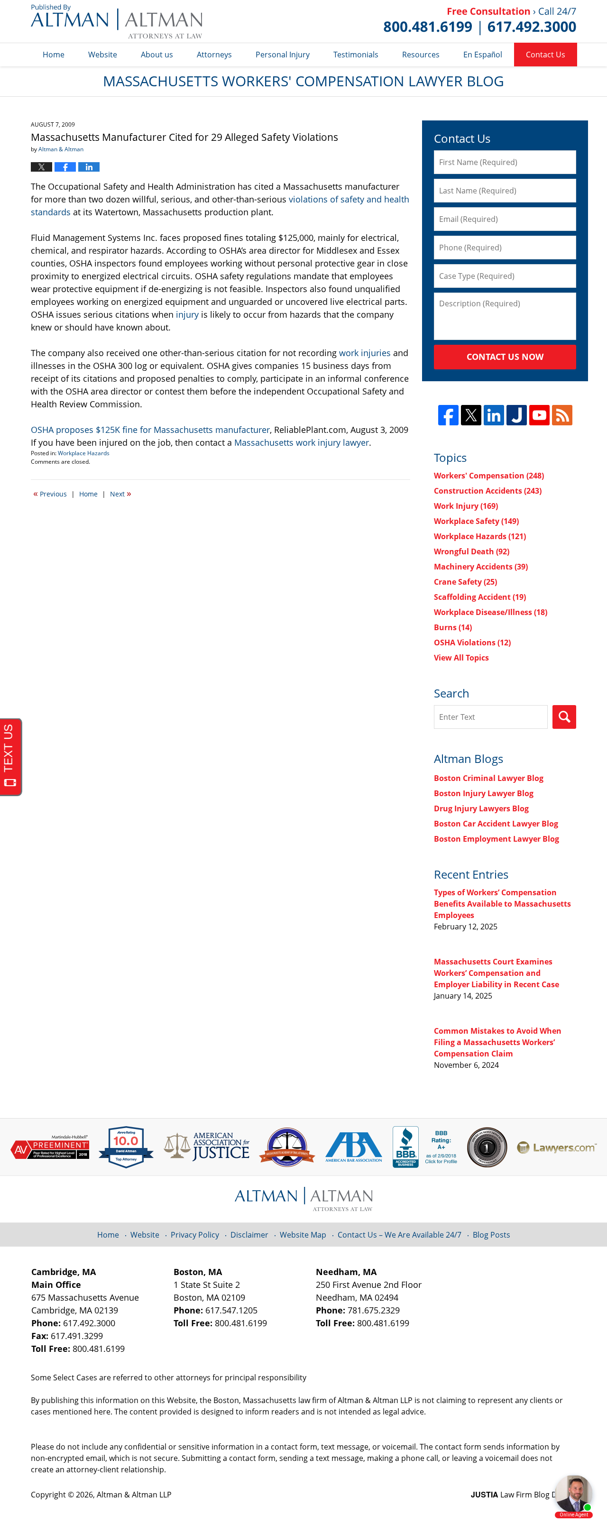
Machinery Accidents (481, 566)
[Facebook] (448, 415)
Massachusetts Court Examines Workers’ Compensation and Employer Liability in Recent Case (496, 973)
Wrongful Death (471, 551)
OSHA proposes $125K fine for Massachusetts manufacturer (150, 429)
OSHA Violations (472, 642)
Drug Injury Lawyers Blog (481, 808)
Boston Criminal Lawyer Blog (488, 778)
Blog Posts (491, 1235)
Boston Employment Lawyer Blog (496, 839)
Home (53, 54)
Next (120, 493)
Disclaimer (249, 1235)
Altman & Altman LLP (134, 1494)
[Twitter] (471, 415)
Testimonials (355, 54)
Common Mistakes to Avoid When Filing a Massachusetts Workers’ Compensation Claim (497, 1042)
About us (157, 54)
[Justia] (516, 415)
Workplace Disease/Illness (490, 612)
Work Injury (466, 506)
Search (564, 717)
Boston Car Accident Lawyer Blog (496, 823)
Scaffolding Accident (480, 597)
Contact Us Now (505, 356)
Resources (421, 54)
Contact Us (545, 54)
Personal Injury (283, 54)
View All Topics (461, 657)
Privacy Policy (195, 1235)
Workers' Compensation (489, 475)
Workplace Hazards (84, 453)
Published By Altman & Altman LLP (480, 21)
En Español (482, 54)
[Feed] (562, 415)
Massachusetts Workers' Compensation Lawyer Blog (116, 21)
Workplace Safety (476, 521)
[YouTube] (539, 415)
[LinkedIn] (494, 415)
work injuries (365, 352)
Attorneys (214, 54)
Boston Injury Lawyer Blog (483, 793)
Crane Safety (465, 582)
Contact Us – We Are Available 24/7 (399, 1235)
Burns (453, 627)
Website (102, 54)
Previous (50, 493)
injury (187, 314)
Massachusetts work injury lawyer (301, 442)
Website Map (303, 1235)
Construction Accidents (488, 491)
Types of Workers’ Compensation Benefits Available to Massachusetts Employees (502, 903)
